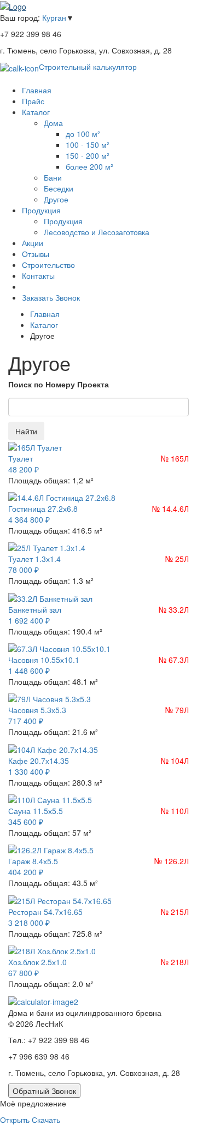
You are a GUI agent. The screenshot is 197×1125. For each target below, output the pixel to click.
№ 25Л (177, 558)
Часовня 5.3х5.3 (37, 709)
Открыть (15, 1119)
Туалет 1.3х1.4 (34, 558)
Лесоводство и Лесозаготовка (96, 231)
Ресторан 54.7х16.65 (45, 911)
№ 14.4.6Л (170, 508)
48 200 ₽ (23, 469)
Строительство (48, 264)
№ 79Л (177, 709)
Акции (32, 242)
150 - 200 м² (87, 155)
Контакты (38, 275)
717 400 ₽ (25, 720)
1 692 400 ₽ (29, 620)
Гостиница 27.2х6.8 (43, 508)
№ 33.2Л (174, 609)
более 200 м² (89, 166)
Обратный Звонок (44, 1090)
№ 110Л (175, 810)
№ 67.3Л (174, 659)
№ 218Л (175, 961)
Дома (53, 122)
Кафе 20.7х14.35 (38, 760)
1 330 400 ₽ (29, 771)
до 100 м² (83, 133)
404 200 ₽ (25, 871)
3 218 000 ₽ (29, 922)
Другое (56, 199)
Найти (26, 431)
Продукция (41, 210)
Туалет (20, 458)
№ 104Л (175, 760)
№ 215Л (175, 911)
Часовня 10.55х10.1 (43, 659)
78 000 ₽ (23, 569)
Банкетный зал (34, 609)
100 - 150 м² (87, 144)
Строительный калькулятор (88, 66)
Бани (53, 177)
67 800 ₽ (23, 972)
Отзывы (35, 253)
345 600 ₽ (25, 821)
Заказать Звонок (51, 297)
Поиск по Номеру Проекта (58, 384)
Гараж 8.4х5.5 (33, 860)
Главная (36, 90)
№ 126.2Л (171, 860)
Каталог (36, 111)
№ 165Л (175, 458)
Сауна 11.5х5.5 (35, 810)
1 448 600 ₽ (29, 670)
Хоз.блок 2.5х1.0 (37, 961)
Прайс (33, 100)
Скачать (46, 1119)
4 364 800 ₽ (29, 519)
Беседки (58, 188)
